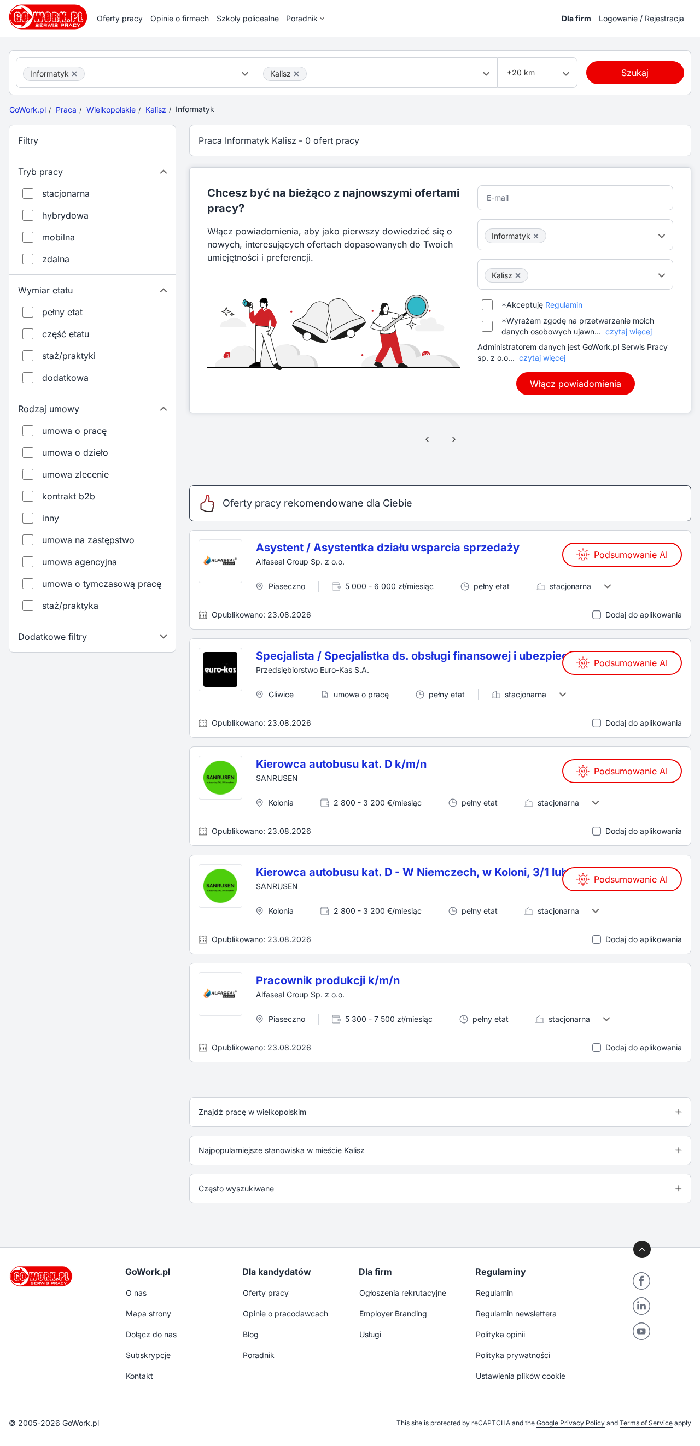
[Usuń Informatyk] (74, 73)
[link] (428, 439)
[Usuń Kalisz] (296, 73)
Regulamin (563, 304)
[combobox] (136, 72)
